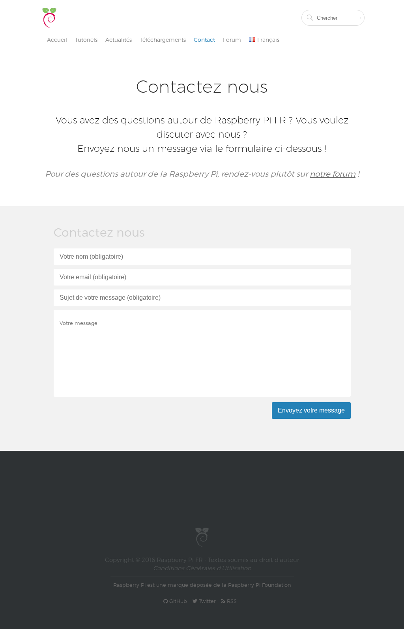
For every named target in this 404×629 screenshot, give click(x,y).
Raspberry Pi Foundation (259, 585)
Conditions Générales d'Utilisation (202, 568)
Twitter (206, 601)
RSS (231, 601)
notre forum (332, 174)
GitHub (177, 601)
